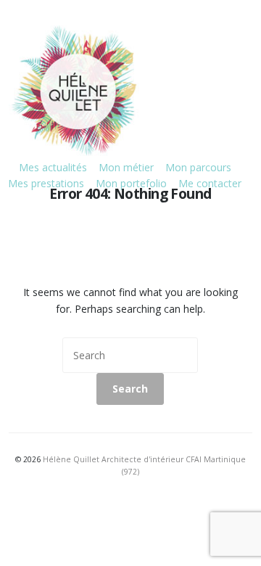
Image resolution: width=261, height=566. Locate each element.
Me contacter (209, 183)
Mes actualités (53, 167)
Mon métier (126, 167)
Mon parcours (198, 167)
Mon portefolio (131, 183)
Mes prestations (46, 183)
